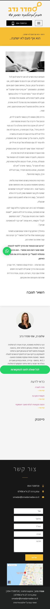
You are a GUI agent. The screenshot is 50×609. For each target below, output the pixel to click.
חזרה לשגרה (39, 387)
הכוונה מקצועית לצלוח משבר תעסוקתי (29, 404)
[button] (38, 23)
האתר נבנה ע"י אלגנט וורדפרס (25, 602)
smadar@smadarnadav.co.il (25, 598)
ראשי (42, 34)
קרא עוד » (41, 390)
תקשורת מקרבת (38, 395)
